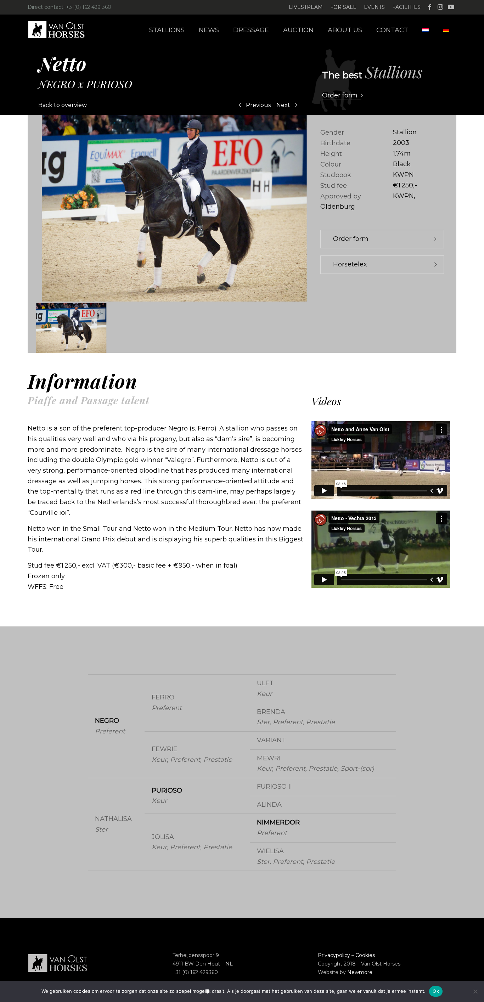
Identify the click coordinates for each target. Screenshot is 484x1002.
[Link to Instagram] (440, 7)
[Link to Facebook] (429, 7)
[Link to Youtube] (451, 7)
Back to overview (62, 105)
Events (374, 7)
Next (283, 105)
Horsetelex (350, 264)
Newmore (359, 972)
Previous (258, 105)
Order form (350, 239)
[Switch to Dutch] (425, 30)
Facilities (406, 7)
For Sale (343, 7)
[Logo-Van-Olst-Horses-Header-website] (61, 30)
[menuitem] (306, 7)
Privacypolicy (334, 955)
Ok (436, 991)
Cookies (365, 955)
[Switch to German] (446, 30)
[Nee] (475, 991)
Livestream (306, 7)
